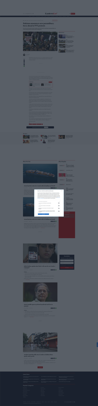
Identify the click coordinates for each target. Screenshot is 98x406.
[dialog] (49, 203)
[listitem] (49, 201)
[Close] (62, 191)
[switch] (58, 203)
